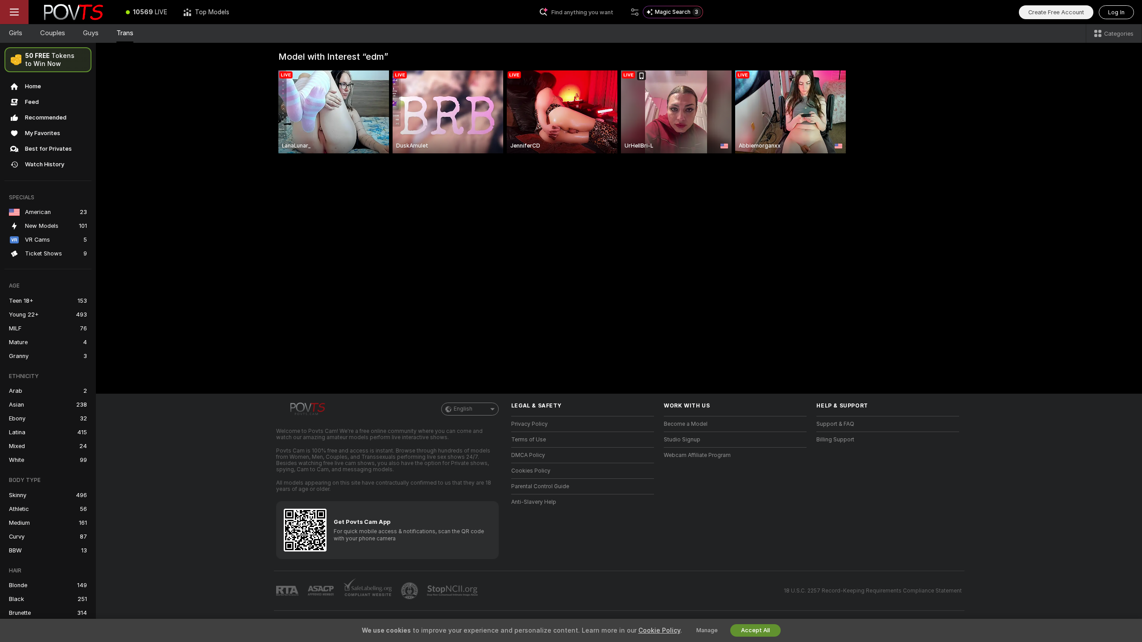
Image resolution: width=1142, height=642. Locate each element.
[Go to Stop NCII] (453, 590)
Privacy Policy (529, 424)
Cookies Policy (530, 471)
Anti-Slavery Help (533, 502)
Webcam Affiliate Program (697, 455)
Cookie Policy (659, 630)
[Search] (635, 12)
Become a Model (686, 424)
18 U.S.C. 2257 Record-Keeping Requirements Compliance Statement (873, 591)
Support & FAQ (835, 424)
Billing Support (835, 439)
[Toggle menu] (14, 12)
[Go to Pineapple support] (410, 590)
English (463, 409)
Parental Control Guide (540, 486)
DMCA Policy (528, 455)
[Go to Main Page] (73, 12)
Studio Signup (682, 439)
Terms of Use (528, 439)
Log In (1116, 12)
